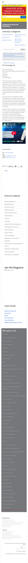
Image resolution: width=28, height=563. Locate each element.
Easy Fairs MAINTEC (8, 417)
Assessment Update (8, 355)
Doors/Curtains (6, 410)
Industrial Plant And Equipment (11, 535)
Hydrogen (5, 334)
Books (4, 362)
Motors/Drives (6, 508)
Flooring (4, 441)
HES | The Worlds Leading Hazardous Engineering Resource (13, 54)
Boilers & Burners (9, 229)
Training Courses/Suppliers (11, 254)
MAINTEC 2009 (6, 487)
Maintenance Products (8, 494)
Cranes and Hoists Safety (9, 403)
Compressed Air (6, 379)
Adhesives (5, 348)
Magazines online (7, 490)
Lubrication (5, 480)
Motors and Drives (7, 504)
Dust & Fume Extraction (10, 212)
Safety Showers (8, 215)
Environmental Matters (9, 434)
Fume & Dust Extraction (9, 445)
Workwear (7, 221)
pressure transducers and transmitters (13, 56)
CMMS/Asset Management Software (13, 369)
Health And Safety (7, 40)
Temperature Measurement (11, 249)
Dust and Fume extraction (9, 413)
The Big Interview (8, 525)
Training (6, 218)
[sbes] (13, 178)
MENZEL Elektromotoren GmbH (13, 322)
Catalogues (5, 372)
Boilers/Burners (6, 358)
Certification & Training (9, 376)
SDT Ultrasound (8, 318)
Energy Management (7, 34)
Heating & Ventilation (8, 462)
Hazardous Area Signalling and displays (13, 452)
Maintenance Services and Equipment (11, 239)
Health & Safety (6, 459)
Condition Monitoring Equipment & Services (13, 245)
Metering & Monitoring (8, 501)
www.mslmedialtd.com (21, 548)
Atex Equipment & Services (11, 227)
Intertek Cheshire (9, 320)
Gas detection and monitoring (11, 448)
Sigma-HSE (7, 313)
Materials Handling (20, 45)
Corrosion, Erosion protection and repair (13, 396)
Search (23, 17)
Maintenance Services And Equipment (18, 40)
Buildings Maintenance (8, 365)
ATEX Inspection (7, 341)
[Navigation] (3, 2)
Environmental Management (10, 431)
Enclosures (5, 424)
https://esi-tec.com (10, 157)
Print (11, 166)
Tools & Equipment (9, 235)
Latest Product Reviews (9, 521)
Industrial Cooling (9, 207)
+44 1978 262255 (9, 152)
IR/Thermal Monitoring (8, 469)
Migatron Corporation (10, 311)
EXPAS (6, 315)
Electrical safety (6, 420)
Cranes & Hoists (7, 399)
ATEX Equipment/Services (9, 337)
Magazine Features (8, 520)
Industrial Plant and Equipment (12, 224)
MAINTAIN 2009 (7, 483)
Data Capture (6, 406)
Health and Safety (9, 210)
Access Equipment (7, 344)
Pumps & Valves (8, 232)
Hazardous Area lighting (9, 455)
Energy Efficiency (9, 204)
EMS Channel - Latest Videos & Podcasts (13, 522)
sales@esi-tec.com (11, 156)
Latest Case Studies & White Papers (12, 524)
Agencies (4, 351)
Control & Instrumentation (10, 392)
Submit (23, 49)
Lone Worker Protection (9, 476)
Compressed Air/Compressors (11, 383)
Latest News (7, 526)
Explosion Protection (8, 438)
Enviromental (5, 37)
